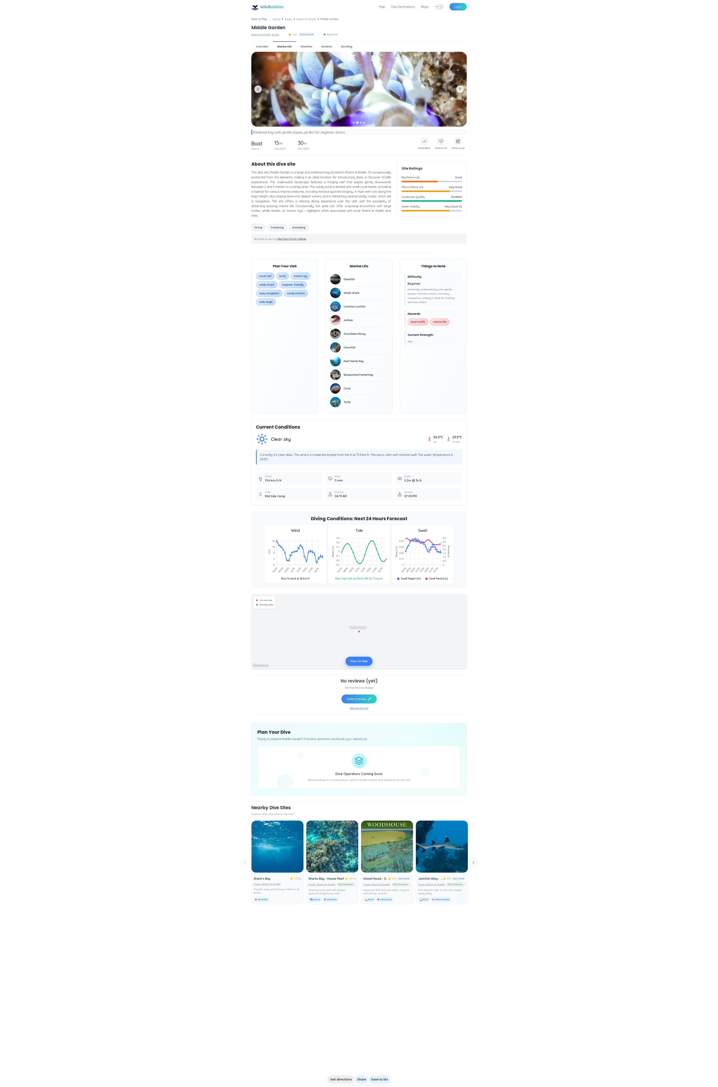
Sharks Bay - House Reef (326, 878)
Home (276, 19)
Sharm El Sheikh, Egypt (265, 34)
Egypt (288, 19)
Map (382, 7)
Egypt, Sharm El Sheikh (267, 883)
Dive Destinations (403, 7)
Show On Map (359, 661)
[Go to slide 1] (354, 123)
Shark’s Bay (262, 878)
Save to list (379, 1079)
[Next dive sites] (473, 862)
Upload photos (359, 708)
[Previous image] (258, 89)
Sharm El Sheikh (306, 19)
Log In (458, 7)
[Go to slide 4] (364, 123)
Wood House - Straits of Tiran (384, 878)
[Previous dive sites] (244, 862)
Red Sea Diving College (292, 239)
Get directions (341, 1079)
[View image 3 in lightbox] (359, 89)
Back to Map (259, 19)
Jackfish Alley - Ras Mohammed (441, 878)
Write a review (356, 699)
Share (361, 1079)
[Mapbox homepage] (260, 665)
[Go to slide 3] (361, 123)
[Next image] (460, 89)
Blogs (425, 7)
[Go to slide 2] (357, 123)
